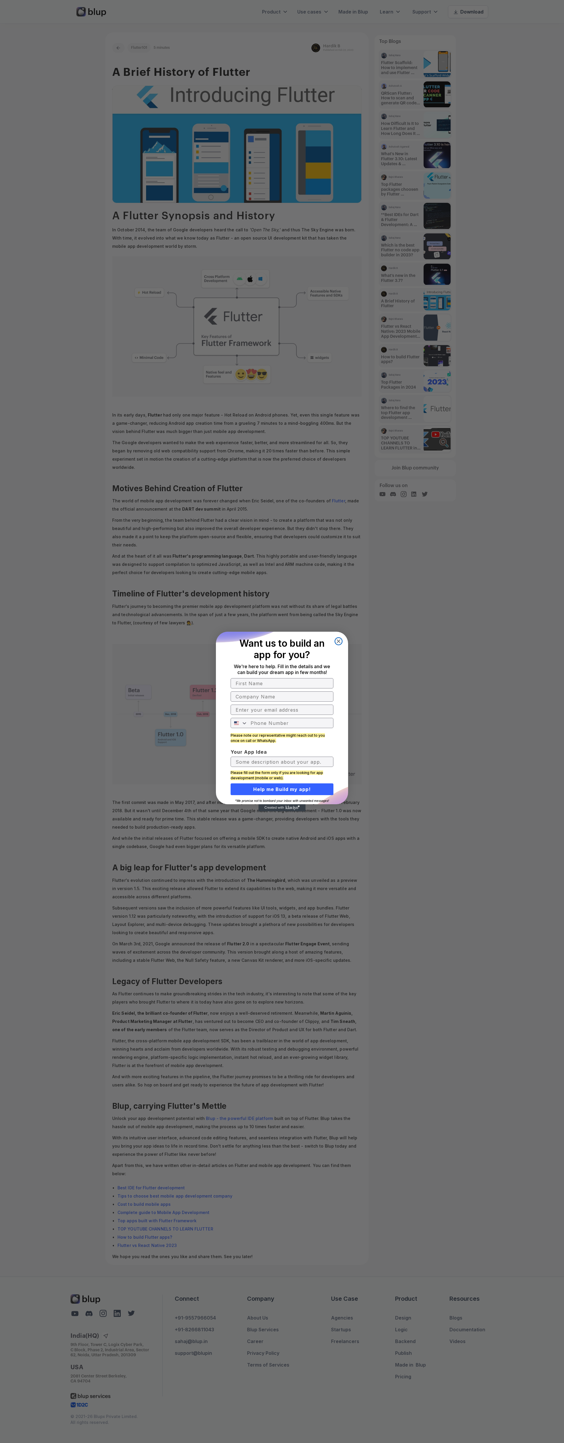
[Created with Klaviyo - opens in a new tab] (282, 807)
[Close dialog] (338, 641)
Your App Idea (249, 752)
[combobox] (239, 723)
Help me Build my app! (282, 789)
